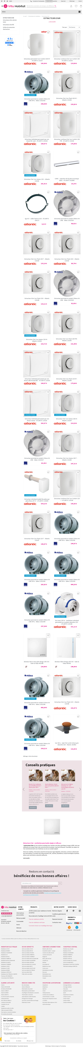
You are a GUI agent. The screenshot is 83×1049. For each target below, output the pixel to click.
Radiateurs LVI (4, 955)
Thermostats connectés (27, 995)
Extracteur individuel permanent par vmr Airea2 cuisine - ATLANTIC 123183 (37, 420)
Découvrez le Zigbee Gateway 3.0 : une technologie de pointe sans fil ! (67, 786)
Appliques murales (67, 991)
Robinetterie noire (47, 974)
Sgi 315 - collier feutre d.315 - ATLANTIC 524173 (37, 219)
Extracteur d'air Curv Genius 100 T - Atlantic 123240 (66, 459)
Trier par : (64, 27)
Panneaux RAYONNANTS (6, 976)
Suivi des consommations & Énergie (30, 1000)
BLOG (10, 1)
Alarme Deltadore (26, 987)
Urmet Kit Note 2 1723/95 (48, 996)
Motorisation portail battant (28, 991)
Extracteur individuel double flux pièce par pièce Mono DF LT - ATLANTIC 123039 (37, 500)
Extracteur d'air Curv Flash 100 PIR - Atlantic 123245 (67, 340)
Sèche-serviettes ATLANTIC (28, 953)
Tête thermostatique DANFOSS (70, 966)
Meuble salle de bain (47, 949)
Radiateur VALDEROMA (68, 953)
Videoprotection (5, 998)
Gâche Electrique (46, 1004)
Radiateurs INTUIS (5, 957)
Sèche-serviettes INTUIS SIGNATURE (30, 958)
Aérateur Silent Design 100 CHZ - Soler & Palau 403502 (67, 663)
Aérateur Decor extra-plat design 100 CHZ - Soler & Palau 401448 (37, 663)
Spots (64, 993)
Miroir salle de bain (47, 958)
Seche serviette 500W (27, 972)
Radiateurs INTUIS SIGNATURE (8, 960)
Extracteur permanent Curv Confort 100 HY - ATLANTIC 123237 (37, 60)
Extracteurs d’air (8, 18)
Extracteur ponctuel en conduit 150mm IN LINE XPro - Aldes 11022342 (37, 100)
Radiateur (31, 790)
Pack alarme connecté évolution (8, 1012)
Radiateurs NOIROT (5, 951)
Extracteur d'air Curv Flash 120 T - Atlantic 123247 (37, 539)
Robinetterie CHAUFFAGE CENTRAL (71, 964)
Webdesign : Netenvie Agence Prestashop (55, 1046)
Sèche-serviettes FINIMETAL (28, 955)
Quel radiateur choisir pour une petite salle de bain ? (52, 785)
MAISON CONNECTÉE (28, 983)
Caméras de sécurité (6, 1002)
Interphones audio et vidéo (7, 1008)
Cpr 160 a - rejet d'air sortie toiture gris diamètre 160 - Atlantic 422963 (67, 744)
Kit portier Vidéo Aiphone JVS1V (50, 1002)
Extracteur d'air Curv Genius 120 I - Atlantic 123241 (37, 180)
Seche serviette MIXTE (68, 962)
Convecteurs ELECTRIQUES (7, 978)
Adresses (18, 928)
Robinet (44, 962)
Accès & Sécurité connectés (7, 996)
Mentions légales (57, 911)
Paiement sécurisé (57, 919)
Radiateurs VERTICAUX (6, 972)
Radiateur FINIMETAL (68, 955)
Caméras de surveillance (48, 995)
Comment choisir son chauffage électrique (40, 926)
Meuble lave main (47, 966)
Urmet (44, 991)
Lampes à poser (67, 996)
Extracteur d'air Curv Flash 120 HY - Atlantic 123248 (66, 380)
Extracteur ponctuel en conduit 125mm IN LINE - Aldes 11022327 (37, 459)
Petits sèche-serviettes (27, 974)
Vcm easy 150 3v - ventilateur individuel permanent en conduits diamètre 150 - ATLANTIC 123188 (67, 622)
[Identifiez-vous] (71, 6)
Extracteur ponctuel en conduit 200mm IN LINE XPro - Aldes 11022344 (37, 744)
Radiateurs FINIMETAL (6, 958)
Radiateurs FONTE (5, 966)
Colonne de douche (47, 955)
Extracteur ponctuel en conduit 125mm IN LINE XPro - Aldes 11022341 (67, 539)
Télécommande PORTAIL (6, 1010)
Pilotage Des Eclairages (27, 998)
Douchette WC (46, 964)
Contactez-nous (56, 922)
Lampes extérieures (67, 1002)
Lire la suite (52, 22)
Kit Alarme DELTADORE (6, 989)
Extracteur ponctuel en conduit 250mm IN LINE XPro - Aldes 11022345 (67, 580)
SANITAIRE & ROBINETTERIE (51, 947)
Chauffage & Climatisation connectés (30, 993)
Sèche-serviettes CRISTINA (28, 962)
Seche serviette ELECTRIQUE (28, 970)
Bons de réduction (21, 931)
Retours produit (20, 918)
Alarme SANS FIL (5, 995)
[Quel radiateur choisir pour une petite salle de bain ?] (52, 775)
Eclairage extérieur (67, 987)
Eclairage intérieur (67, 985)
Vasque (44, 978)
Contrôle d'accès (5, 1004)
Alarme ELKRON (4, 993)
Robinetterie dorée (47, 976)
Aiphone (44, 989)
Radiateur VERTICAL (67, 958)
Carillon (3, 1006)
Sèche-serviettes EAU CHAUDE (29, 964)
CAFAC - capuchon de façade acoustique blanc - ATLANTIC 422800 (67, 180)
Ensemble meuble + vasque (49, 951)
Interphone (45, 987)
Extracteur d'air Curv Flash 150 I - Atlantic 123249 (37, 299)
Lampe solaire (66, 998)
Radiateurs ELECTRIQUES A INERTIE (9, 974)
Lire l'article (33, 807)
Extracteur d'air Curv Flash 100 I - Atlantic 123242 (66, 260)
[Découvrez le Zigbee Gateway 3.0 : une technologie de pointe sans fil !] (68, 775)
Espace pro (63, 1)
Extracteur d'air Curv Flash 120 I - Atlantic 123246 (66, 703)
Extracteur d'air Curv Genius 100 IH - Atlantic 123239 (67, 420)
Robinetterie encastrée (48, 970)
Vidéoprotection (46, 993)
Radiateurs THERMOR (6, 964)
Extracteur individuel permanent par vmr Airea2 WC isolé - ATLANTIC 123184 (37, 140)
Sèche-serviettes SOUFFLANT (28, 968)
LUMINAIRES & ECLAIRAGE (71, 983)
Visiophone (45, 985)
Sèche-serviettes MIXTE (27, 966)
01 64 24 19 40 (49, 1)
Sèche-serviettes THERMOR (28, 957)
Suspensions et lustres (68, 995)
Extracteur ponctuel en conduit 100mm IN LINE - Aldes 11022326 (67, 219)
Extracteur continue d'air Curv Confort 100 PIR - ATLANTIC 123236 (67, 140)
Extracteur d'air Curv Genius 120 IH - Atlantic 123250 (37, 340)
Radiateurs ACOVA (5, 949)
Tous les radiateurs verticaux (37, 922)
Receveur (45, 972)
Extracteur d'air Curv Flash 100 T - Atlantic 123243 (37, 260)
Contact (80, 1)
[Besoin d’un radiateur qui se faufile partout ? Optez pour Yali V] (36, 775)
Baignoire (45, 957)
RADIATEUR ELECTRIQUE (9, 947)
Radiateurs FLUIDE (5, 968)
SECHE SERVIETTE (28, 947)
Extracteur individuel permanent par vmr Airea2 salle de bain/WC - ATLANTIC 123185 (37, 380)
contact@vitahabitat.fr (6, 916)
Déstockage (72, 1)
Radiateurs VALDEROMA (6, 953)
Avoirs (18, 925)
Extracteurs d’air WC (8, 25)
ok (60, 883)
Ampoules (65, 989)
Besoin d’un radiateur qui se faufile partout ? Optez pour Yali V (35, 785)
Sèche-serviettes (36, 790)
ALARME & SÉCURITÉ (7, 983)
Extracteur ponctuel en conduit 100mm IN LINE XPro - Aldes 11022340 (37, 621)
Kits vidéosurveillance (6, 1000)
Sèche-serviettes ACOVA (27, 949)
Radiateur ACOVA (67, 951)
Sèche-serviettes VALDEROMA (28, 960)
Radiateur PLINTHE (67, 957)
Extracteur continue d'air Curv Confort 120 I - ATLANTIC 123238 (67, 499)
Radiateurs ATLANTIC (6, 962)
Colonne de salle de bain (48, 953)
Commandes (19, 921)
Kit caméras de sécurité (6, 1014)
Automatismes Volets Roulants (29, 996)
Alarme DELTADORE (5, 987)
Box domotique (25, 985)
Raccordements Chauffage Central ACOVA (40, 916)
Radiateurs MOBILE (5, 970)
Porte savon (45, 968)
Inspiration (55, 1)
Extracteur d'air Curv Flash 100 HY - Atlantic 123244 (66, 99)
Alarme (2, 985)
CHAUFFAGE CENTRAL (70, 947)
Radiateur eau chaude (68, 949)
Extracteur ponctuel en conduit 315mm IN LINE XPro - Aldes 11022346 (37, 703)
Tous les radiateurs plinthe (36, 919)
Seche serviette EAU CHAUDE (70, 960)
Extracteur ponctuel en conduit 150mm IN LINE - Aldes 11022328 (67, 299)
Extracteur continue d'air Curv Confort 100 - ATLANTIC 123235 (67, 60)
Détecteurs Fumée (26, 1002)
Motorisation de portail (27, 989)
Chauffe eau (45, 960)
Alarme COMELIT (5, 991)
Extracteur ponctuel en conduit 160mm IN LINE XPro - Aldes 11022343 (37, 580)
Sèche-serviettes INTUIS (27, 951)
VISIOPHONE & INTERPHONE (52, 983)
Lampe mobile (66, 1000)
